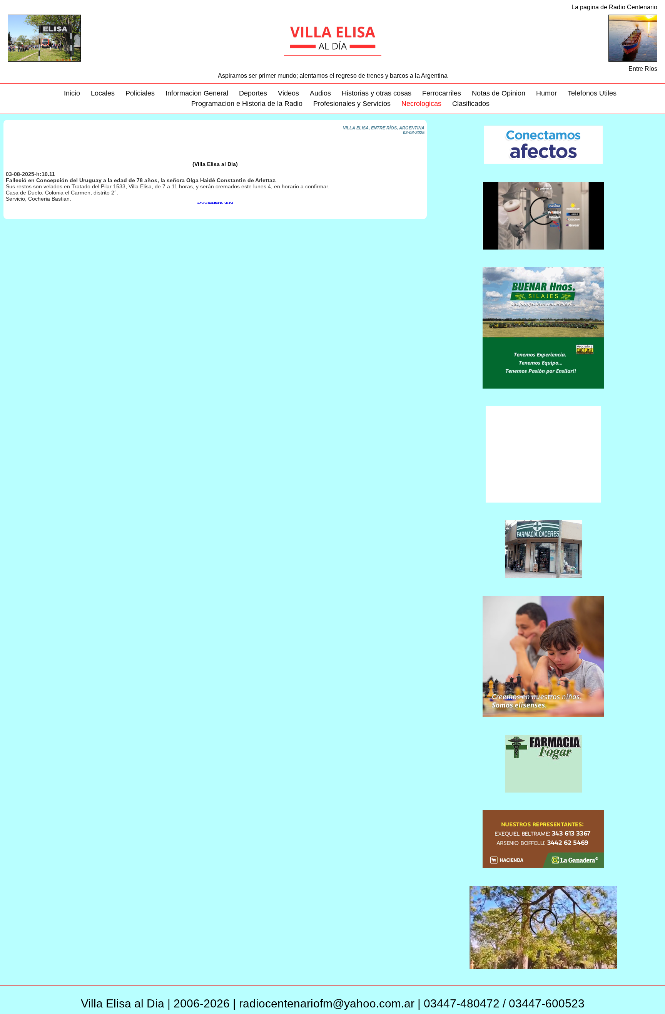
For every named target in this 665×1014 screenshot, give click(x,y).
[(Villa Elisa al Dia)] (215, 159)
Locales (103, 93)
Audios (320, 93)
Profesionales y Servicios (352, 103)
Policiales (140, 93)
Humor (546, 93)
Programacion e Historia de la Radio (246, 103)
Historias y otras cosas (376, 93)
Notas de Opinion (498, 93)
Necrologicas (421, 103)
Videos (288, 93)
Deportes (253, 93)
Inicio (72, 93)
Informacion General (196, 93)
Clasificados (471, 103)
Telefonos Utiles (592, 93)
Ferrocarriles (441, 93)
